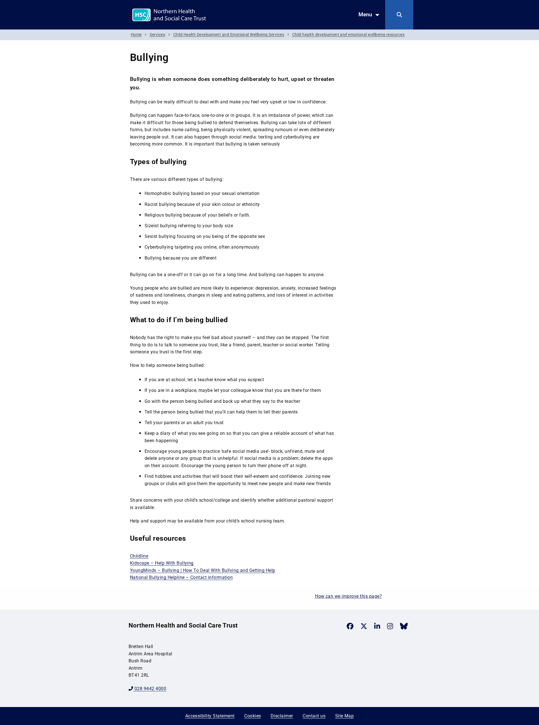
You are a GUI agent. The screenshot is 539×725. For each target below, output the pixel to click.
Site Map (344, 716)
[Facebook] (350, 626)
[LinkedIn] (377, 626)
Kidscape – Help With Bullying (162, 563)
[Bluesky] (404, 626)
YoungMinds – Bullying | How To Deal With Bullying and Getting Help (202, 570)
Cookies (252, 716)
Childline (139, 556)
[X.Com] (364, 626)
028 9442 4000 (149, 688)
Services (157, 34)
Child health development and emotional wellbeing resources (348, 34)
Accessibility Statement (210, 716)
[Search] (399, 14)
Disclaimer (282, 716)
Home (136, 34)
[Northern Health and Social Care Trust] (189, 14)
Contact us (314, 716)
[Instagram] (390, 626)
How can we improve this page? (348, 596)
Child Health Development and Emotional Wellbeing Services (228, 34)
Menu (365, 14)
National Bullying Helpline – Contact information (181, 577)
